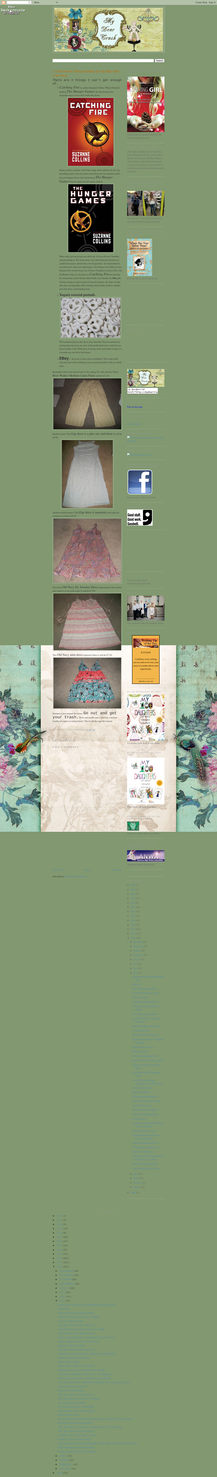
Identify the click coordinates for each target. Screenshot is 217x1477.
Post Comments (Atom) (75, 876)
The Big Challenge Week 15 (146, 1001)
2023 (133, 885)
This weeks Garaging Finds (145, 988)
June (135, 968)
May (135, 972)
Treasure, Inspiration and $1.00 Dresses (85, 1374)
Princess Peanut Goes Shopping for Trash (86, 1304)
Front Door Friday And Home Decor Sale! (86, 1337)
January (137, 1186)
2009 (133, 1192)
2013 (133, 924)
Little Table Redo (141, 997)
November (138, 946)
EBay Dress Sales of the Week (146, 1026)
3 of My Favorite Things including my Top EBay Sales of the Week (86, 73)
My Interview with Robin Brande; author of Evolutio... (148, 1124)
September (138, 955)
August (137, 959)
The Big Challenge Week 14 (146, 1034)
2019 (133, 898)
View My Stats (134, 423)
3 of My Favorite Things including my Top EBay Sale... (148, 1082)
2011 (133, 933)
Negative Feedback (141, 1092)
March (136, 1178)
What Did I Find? (140, 1051)
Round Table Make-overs (144, 1130)
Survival (136, 984)
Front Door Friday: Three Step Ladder (84, 1378)
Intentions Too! (140, 1118)
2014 (133, 920)
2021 (133, 889)
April (136, 1173)
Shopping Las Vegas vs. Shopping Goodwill (87, 1353)
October (137, 950)
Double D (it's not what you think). (148, 1060)
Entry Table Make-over (143, 1151)
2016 (133, 911)
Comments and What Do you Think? (82, 1329)
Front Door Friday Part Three (146, 992)
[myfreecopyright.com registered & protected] (145, 440)
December (138, 941)
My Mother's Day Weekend (145, 1109)
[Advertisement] (78, 844)
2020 (133, 893)
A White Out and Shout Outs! (146, 1147)
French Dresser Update (143, 1047)
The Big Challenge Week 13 (146, 1096)
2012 (133, 929)
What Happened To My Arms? (146, 1168)
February (137, 1182)
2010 (133, 937)
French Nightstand (141, 1030)
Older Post (117, 869)
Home (87, 869)
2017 (133, 907)
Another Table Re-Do (142, 1087)
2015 (133, 915)
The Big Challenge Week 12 (146, 1142)
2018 (133, 902)
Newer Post (58, 869)
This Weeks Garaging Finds (145, 1055)
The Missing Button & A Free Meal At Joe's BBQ (146, 1137)
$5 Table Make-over (142, 1105)
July (135, 963)
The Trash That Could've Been (146, 1100)
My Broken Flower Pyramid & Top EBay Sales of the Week (148, 1158)
